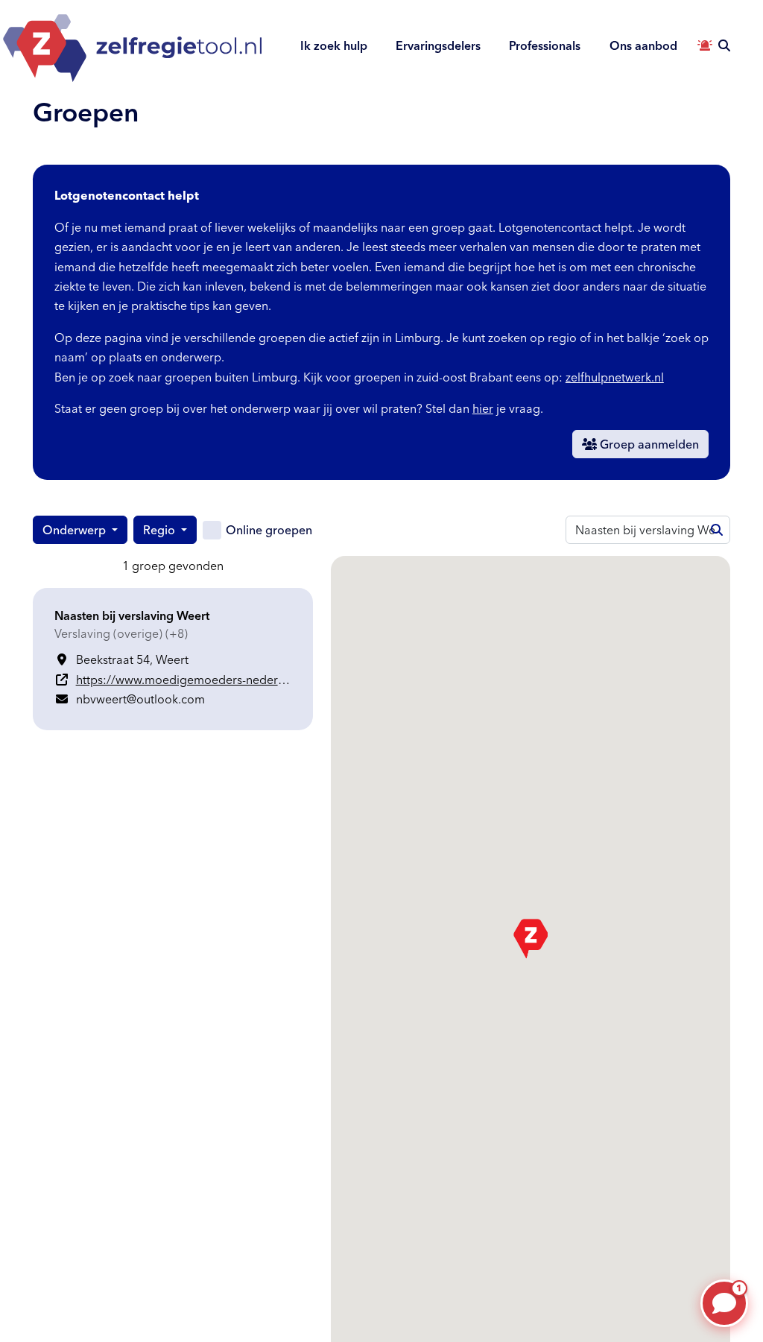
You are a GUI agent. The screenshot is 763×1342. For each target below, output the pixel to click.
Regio (160, 529)
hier (482, 408)
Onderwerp (75, 529)
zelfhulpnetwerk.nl (615, 377)
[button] (530, 938)
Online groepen (269, 529)
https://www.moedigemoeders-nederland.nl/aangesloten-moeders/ (259, 679)
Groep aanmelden (648, 444)
